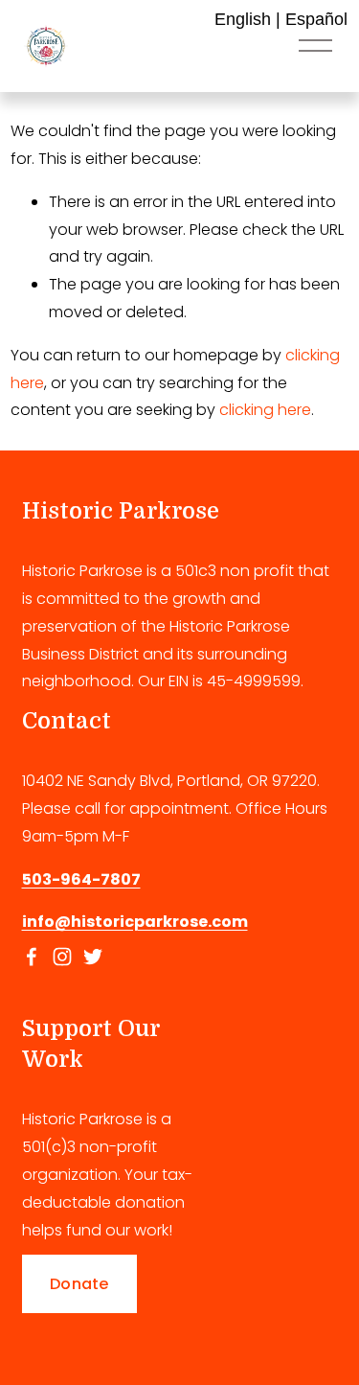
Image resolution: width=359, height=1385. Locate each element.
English (242, 19)
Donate (79, 1284)
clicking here (265, 410)
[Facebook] (31, 956)
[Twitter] (92, 956)
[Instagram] (62, 956)
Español (316, 19)
